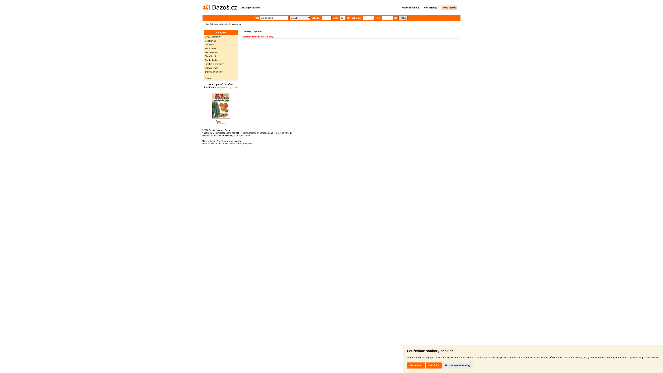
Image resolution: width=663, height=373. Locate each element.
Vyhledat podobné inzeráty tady (257, 37)
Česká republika (216, 143)
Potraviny (209, 45)
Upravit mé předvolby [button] (457, 365)
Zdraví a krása (211, 68)
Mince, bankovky (212, 37)
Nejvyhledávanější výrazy (229, 141)
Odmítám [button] (433, 365)
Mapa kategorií (209, 141)
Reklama (244, 133)
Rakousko (248, 143)
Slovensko (230, 143)
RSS (277, 133)
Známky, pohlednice (214, 72)
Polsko (239, 143)
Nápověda (207, 133)
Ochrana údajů (266, 133)
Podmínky (253, 133)
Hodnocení (225, 133)
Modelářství (210, 41)
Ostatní (223, 24)
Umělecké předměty (214, 64)
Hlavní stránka (211, 24)
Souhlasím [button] (416, 365)
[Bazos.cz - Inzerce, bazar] (220, 9)
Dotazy (216, 133)
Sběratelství (210, 48)
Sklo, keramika (212, 52)
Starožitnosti (210, 56)
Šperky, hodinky (212, 60)
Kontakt (235, 133)
